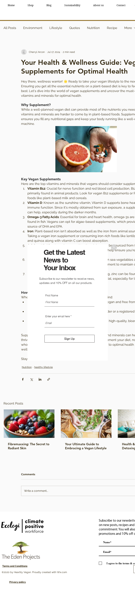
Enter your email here (57, 316)
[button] (114, 247)
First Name (51, 295)
